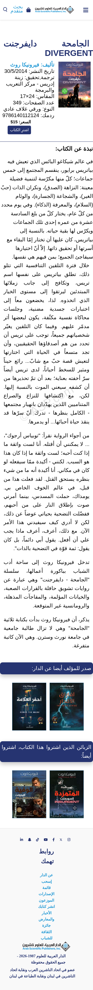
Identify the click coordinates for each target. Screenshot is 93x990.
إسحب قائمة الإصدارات (46, 887)
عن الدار (46, 875)
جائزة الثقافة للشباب (46, 931)
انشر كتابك (46, 906)
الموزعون (46, 900)
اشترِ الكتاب (19, 130)
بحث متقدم (16, 9)
